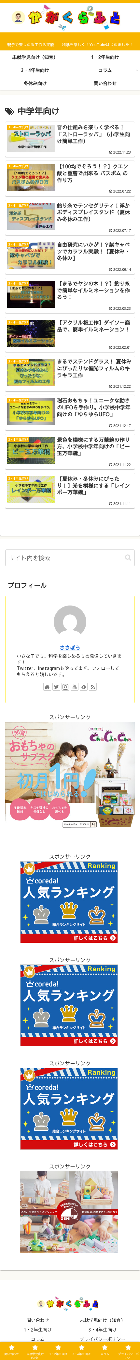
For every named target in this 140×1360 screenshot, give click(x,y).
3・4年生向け (103, 1329)
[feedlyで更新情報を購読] (84, 687)
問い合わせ (37, 1320)
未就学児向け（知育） (102, 1320)
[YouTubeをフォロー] (74, 687)
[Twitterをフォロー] (56, 687)
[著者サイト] (47, 687)
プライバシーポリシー (102, 1339)
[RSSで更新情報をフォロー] (93, 687)
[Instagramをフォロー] (65, 687)
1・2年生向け (38, 1329)
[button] (128, 557)
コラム (38, 1339)
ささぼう (70, 647)
